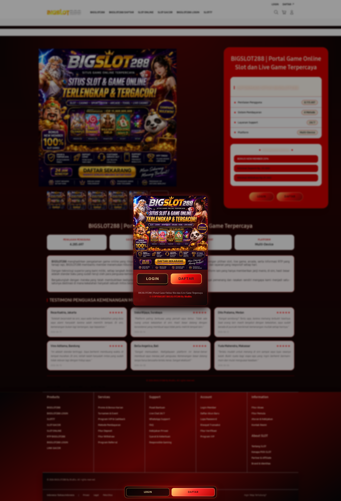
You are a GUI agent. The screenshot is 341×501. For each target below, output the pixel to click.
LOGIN (152, 279)
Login (148, 492)
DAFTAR (186, 279)
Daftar (193, 492)
